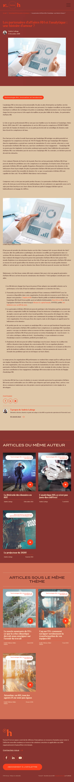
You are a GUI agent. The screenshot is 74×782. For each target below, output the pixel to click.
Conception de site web (59, 775)
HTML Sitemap (6, 775)
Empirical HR (27, 297)
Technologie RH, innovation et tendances (23, 97)
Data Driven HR (57, 300)
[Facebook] (5, 401)
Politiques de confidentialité (15, 775)
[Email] (15, 401)
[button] (68, 5)
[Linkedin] (10, 401)
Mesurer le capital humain (42, 302)
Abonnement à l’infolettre (22, 767)
